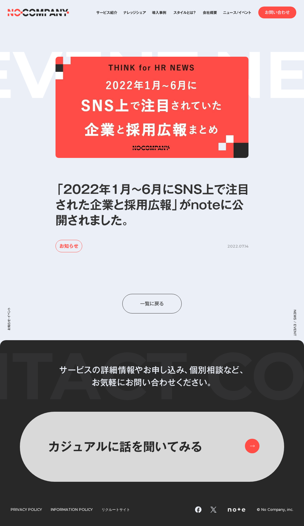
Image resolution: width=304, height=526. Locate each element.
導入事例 (159, 12)
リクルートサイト (116, 510)
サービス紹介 (106, 12)
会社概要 (210, 12)
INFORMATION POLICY (72, 510)
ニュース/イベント (237, 12)
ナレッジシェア (134, 12)
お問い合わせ (277, 12)
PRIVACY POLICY (26, 510)
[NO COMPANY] (38, 12)
